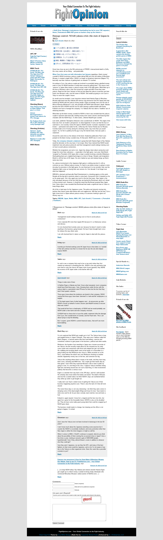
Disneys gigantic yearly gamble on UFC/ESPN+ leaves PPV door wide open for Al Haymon (124, 100)
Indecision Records (123, 265)
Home (34, 25)
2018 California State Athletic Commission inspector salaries (123, 107)
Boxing (128, 25)
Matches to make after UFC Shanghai (37, 139)
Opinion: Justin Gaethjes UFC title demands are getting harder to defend (37, 133)
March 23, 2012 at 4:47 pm (99, 212)
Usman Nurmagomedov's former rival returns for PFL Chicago (38, 115)
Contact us (118, 25)
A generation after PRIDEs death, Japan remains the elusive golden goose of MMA (123, 53)
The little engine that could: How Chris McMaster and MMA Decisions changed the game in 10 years (124, 62)
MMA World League (123, 268)
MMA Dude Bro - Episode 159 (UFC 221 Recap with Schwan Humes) (123, 193)
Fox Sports (120, 332)
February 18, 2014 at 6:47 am (98, 465)
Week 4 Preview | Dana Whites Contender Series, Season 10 (38, 62)
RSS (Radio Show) (93, 25)
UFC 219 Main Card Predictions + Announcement (122, 176)
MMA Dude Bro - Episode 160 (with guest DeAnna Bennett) (124, 186)
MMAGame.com (121, 274)
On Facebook (66, 25)
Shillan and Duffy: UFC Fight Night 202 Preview (124, 216)
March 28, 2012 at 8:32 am (99, 331)
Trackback (56, 200)
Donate (43, 25)
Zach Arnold (59, 41)
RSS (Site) (78, 25)
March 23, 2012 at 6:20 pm (99, 242)
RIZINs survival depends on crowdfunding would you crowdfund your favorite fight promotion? (123, 73)
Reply (59, 237)
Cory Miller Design (64, 535)
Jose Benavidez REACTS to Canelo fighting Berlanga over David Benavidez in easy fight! (124, 235)
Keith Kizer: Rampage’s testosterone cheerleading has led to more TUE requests (81, 30)
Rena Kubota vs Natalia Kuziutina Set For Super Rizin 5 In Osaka (124, 152)
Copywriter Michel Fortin (89, 535)
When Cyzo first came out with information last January (72, 74)
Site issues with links (123, 120)
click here (126, 294)
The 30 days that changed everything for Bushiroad (124, 46)
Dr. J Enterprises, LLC (116, 535)
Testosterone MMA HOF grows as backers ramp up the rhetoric (79, 32)
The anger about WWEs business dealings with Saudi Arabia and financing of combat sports (124, 91)
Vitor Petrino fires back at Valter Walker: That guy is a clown (38, 108)
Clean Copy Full (45, 535)
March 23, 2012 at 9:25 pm (99, 278)
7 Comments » (97, 198)
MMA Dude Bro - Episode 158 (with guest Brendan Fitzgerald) (124, 200)
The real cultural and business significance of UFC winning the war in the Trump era (124, 82)
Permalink (106, 198)
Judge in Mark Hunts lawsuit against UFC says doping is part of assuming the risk (123, 114)
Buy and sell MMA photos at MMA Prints (123, 321)
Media (71, 198)
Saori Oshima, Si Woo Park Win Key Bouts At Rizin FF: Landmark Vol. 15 (124, 137)
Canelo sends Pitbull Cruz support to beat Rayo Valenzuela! (123, 242)
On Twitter (53, 25)
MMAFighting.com (122, 271)
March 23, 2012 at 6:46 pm (99, 259)
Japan (66, 198)
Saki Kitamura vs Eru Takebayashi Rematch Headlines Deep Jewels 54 (124, 145)
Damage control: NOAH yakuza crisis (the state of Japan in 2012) (81, 37)
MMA (76, 198)
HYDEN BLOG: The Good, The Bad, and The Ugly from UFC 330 (38, 85)
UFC (79, 198)
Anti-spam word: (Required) (61, 493)
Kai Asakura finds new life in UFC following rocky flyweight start (38, 122)
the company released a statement (69, 141)
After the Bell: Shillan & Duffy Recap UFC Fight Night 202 (124, 210)
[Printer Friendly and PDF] (56, 45)
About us (107, 25)
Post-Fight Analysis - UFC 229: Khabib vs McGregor (123, 170)
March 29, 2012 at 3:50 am (99, 417)
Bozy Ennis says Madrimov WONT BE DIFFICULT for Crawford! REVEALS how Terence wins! (123, 251)
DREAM (60, 198)
